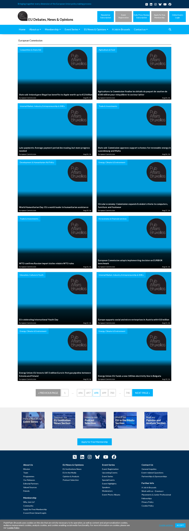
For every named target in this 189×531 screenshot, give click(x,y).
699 (104, 392)
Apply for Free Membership (94, 441)
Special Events (108, 480)
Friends (26, 491)
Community (28, 506)
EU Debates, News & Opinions (50, 19)
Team (25, 472)
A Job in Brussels (149, 487)
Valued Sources (30, 487)
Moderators (107, 491)
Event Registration (110, 469)
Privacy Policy (147, 502)
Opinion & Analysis (71, 476)
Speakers (106, 487)
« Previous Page (48, 392)
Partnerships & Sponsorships (154, 476)
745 (128, 392)
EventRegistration (123, 16)
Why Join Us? (29, 502)
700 (112, 392)
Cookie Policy (148, 506)
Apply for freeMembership (159, 16)
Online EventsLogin (177, 16)
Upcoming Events (109, 472)
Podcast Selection (71, 480)
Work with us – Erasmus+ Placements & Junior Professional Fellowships (156, 495)
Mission (26, 469)
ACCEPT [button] (180, 525)
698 (96, 392)
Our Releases (29, 480)
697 (88, 392)
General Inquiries (149, 469)
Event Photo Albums (111, 494)
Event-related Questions (152, 472)
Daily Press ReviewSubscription (141, 16)
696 (80, 392)
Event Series (107, 476)
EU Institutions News (72, 469)
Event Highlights (109, 483)
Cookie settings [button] (166, 525)
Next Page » (142, 392)
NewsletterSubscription (105, 16)
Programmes (28, 476)
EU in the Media (69, 472)
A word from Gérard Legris (34, 513)
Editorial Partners (30, 483)
